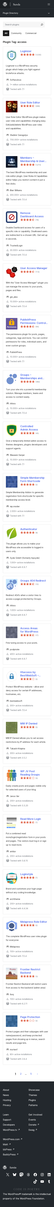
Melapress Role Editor (33, 921)
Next (37, 1074)
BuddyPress (11, 1154)
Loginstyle (26, 874)
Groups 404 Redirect (33, 580)
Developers (9, 1124)
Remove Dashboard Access (32, 215)
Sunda (13, 1167)
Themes (33, 1095)
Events (32, 1119)
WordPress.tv (11, 1129)
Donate (34, 1124)
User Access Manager (33, 268)
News (6, 1095)
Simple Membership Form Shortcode (32, 479)
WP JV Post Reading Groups (30, 773)
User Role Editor (30, 102)
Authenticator (28, 529)
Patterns (33, 1105)
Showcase (34, 1089)
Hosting (7, 1100)
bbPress (9, 1149)
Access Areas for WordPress (29, 630)
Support (7, 1119)
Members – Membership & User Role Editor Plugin (32, 159)
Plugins (32, 1100)
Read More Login (30, 818)
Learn (6, 1114)
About (6, 1089)
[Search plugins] (42, 24)
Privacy (7, 1105)
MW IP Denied (28, 723)
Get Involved (35, 1114)
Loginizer (26, 51)
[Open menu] (49, 4)
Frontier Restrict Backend (30, 971)
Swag (33, 1129)
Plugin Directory (10, 13)
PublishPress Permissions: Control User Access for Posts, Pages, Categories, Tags (33, 321)
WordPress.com (12, 1139)
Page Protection (30, 1017)
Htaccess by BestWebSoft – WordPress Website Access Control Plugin (33, 674)
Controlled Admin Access (29, 428)
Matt (7, 1144)
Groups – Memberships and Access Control (31, 376)
